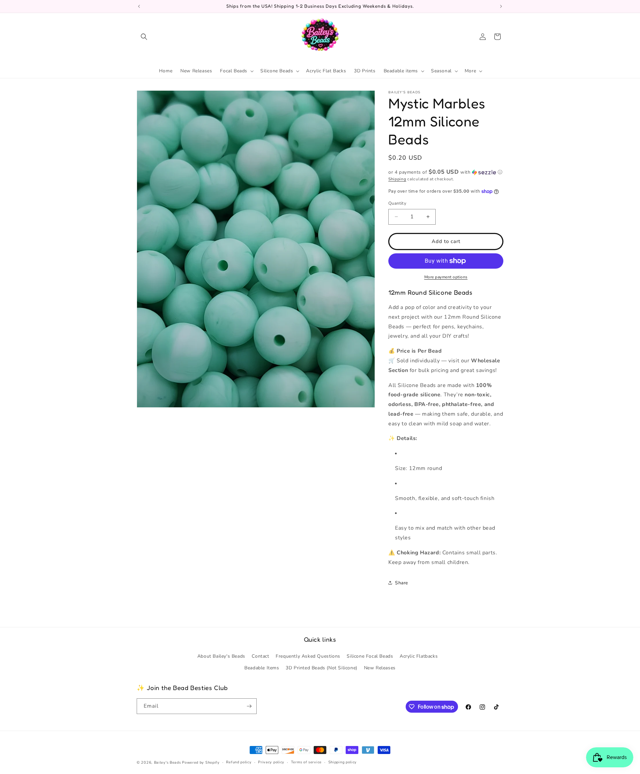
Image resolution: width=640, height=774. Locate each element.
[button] (144, 36)
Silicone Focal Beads (370, 656)
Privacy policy (271, 762)
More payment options (446, 277)
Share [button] (401, 583)
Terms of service (306, 762)
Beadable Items (261, 668)
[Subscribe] (249, 706)
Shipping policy (342, 762)
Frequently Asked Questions (308, 656)
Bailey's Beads (167, 762)
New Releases (380, 668)
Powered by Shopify (201, 762)
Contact (260, 656)
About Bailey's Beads (221, 656)
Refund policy (238, 762)
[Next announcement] (501, 6)
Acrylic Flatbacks (419, 656)
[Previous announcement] (139, 6)
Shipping (397, 179)
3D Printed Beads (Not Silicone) (321, 668)
